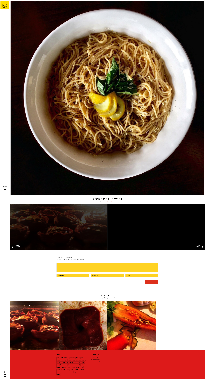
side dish (82, 369)
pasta (69, 367)
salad (68, 369)
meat (73, 365)
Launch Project (111, 202)
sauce (71, 369)
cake (82, 357)
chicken (69, 360)
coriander (59, 362)
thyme (75, 372)
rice (82, 367)
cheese (58, 360)
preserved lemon (76, 367)
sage (64, 369)
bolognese (66, 357)
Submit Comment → (152, 281)
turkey (58, 374)
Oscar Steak (95, 357)
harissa (83, 362)
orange (58, 367)
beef (62, 357)
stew (72, 372)
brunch (78, 357)
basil (58, 357)
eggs (68, 362)
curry (64, 362)
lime (69, 365)
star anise (63, 372)
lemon (65, 365)
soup (58, 372)
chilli (74, 360)
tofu (80, 372)
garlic (79, 362)
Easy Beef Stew (96, 359)
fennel (71, 362)
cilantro (84, 360)
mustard (78, 365)
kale (58, 365)
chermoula (64, 360)
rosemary (59, 369)
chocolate (78, 360)
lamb (61, 365)
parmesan (64, 367)
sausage (76, 369)
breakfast (72, 357)
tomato (84, 372)
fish (75, 362)
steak (68, 372)
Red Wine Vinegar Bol (98, 361)
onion (82, 365)
